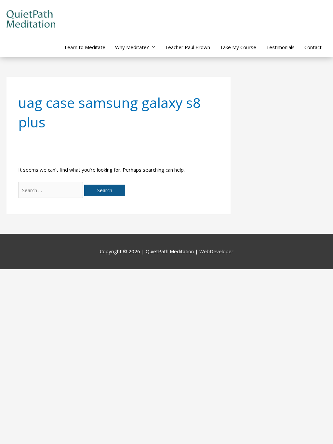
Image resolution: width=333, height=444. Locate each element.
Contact (313, 47)
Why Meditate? (132, 47)
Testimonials (280, 47)
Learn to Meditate (85, 47)
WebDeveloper (216, 251)
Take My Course (238, 47)
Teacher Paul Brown (187, 47)
